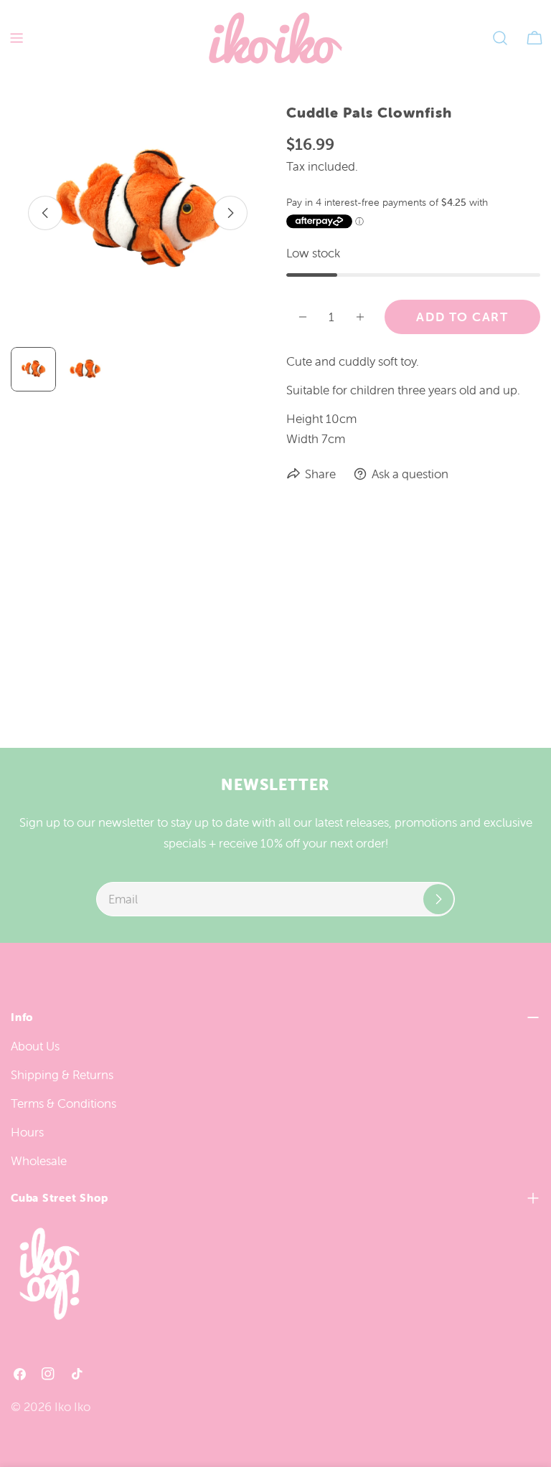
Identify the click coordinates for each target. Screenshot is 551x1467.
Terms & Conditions (63, 1103)
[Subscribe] (438, 899)
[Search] (500, 38)
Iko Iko (72, 1407)
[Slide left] (45, 213)
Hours (27, 1132)
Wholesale (39, 1161)
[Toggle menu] (16, 38)
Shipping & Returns (62, 1075)
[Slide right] (230, 213)
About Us (35, 1046)
